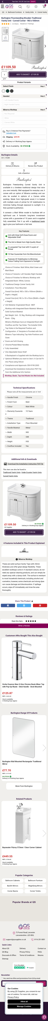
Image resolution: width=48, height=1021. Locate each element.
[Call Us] (28, 6)
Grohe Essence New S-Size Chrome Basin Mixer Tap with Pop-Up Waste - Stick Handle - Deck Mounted (23, 685)
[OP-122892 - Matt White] (3, 91)
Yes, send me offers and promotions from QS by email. (22, 978)
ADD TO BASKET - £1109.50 (27, 74)
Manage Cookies (24, 1006)
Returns (40, 955)
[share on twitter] (24, 605)
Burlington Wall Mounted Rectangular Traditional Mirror (21, 762)
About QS (5, 948)
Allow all (24, 1002)
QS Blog (5, 952)
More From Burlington (24, 786)
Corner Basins (12, 891)
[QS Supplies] (9, 6)
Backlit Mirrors (12, 886)
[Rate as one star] (26, 621)
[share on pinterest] (40, 605)
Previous (2, 1)
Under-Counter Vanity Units (31, 472)
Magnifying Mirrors (35, 886)
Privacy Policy (25, 952)
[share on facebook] (8, 605)
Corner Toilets (35, 891)
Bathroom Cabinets (12, 881)
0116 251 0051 (39, 940)
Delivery (23, 948)
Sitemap (5, 959)
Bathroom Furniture (35, 881)
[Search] (20, 6)
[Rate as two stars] (27, 621)
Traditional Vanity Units (12, 472)
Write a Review (24, 626)
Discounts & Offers (9, 955)
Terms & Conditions (27, 955)
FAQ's (40, 952)
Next (45, 1)
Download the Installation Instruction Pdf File (25, 464)
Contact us (42, 948)
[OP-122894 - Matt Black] (11, 91)
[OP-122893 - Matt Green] (7, 91)
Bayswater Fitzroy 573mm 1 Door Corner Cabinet (22, 847)
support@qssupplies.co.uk (16, 940)
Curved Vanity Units (10, 476)
